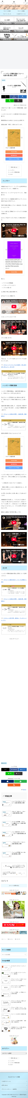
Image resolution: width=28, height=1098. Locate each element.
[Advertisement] (14, 55)
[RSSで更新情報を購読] (14, 785)
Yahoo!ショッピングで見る (14, 159)
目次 (12, 167)
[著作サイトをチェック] (7, 781)
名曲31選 (4, 763)
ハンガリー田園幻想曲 (14, 172)
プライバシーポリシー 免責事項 (9, 1089)
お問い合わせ (5, 1085)
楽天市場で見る (14, 155)
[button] (18, 100)
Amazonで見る (14, 151)
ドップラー (12, 170)
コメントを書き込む (14, 885)
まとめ (10, 174)
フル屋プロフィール (6, 1081)
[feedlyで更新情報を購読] (20, 781)
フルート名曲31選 (10, 147)
